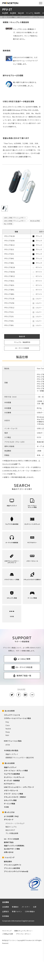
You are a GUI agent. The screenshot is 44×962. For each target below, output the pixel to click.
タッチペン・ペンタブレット (14, 777)
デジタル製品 (10, 17)
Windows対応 (35, 221)
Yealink (8, 729)
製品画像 (13, 13)
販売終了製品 (8, 842)
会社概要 (5, 907)
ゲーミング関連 (9, 803)
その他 (6, 807)
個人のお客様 (9, 763)
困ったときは (9, 812)
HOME (3, 17)
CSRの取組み (30, 911)
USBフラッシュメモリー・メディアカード (29, 17)
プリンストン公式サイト (12, 865)
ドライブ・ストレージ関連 (13, 794)
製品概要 (5, 13)
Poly (7, 722)
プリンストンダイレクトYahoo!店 (16, 871)
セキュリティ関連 (10, 800)
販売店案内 (8, 861)
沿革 (34, 907)
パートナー (26, 907)
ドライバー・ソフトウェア (15, 823)
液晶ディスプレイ (12, 754)
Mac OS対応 (8, 224)
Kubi (7, 735)
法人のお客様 (9, 711)
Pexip (8, 732)
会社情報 (5, 902)
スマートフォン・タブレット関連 (16, 770)
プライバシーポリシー (23, 934)
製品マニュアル (11, 827)
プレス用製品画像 (12, 833)
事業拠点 (15, 907)
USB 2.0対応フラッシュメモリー (15, 221)
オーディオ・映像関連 (12, 780)
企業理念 (5, 911)
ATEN (8, 745)
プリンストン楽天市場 (12, 868)
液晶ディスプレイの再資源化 (14, 845)
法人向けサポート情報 (12, 849)
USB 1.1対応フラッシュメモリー (15, 218)
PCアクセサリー (9, 784)
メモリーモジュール (11, 790)
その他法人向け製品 (11, 750)
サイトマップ (6, 931)
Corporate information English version (18, 921)
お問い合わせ (8, 852)
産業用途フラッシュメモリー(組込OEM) (20, 757)
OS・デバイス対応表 (22, 348)
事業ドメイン (17, 911)
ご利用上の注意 (7, 934)
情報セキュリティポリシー (23, 931)
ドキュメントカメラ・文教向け (15, 797)
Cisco (8, 725)
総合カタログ (10, 830)
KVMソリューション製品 (12, 741)
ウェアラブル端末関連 (12, 774)
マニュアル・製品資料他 (22, 342)
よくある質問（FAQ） (12, 816)
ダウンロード (8, 819)
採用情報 (5, 916)
